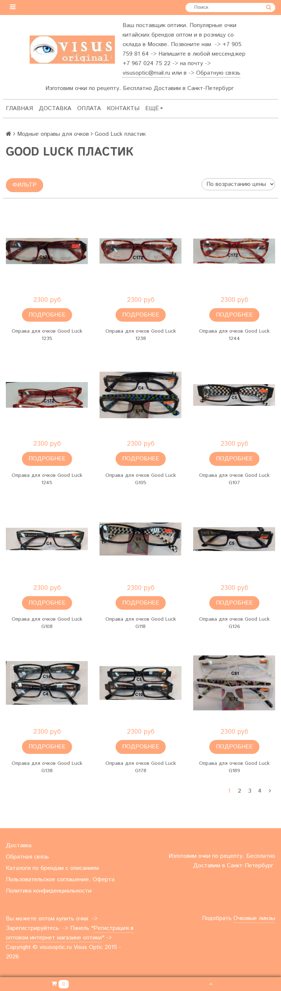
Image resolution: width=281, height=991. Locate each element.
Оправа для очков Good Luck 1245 (47, 479)
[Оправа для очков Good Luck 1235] (47, 251)
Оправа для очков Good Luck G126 (234, 623)
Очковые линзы (254, 918)
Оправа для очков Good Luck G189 (234, 767)
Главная (19, 108)
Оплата (89, 108)
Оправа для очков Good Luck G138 (47, 767)
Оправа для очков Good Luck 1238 (140, 335)
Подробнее (47, 315)
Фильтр (24, 185)
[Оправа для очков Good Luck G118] (140, 539)
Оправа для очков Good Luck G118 (140, 623)
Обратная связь (27, 857)
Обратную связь (218, 73)
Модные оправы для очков (53, 134)
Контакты (123, 108)
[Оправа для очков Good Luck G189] (234, 683)
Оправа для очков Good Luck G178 (140, 767)
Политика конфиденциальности (48, 891)
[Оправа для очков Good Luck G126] (234, 539)
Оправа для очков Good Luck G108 (47, 623)
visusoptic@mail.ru (146, 73)
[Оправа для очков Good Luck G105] (140, 395)
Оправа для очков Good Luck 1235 (47, 335)
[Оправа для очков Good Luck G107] (234, 395)
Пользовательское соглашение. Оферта (60, 879)
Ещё (152, 108)
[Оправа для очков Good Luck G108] (47, 539)
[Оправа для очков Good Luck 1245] (47, 395)
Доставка (55, 108)
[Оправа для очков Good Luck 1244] (234, 251)
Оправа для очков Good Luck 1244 (234, 335)
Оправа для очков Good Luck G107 (234, 479)
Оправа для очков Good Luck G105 (140, 479)
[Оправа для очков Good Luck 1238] (140, 251)
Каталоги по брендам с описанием (52, 868)
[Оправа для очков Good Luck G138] (47, 683)
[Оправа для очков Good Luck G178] (140, 683)
